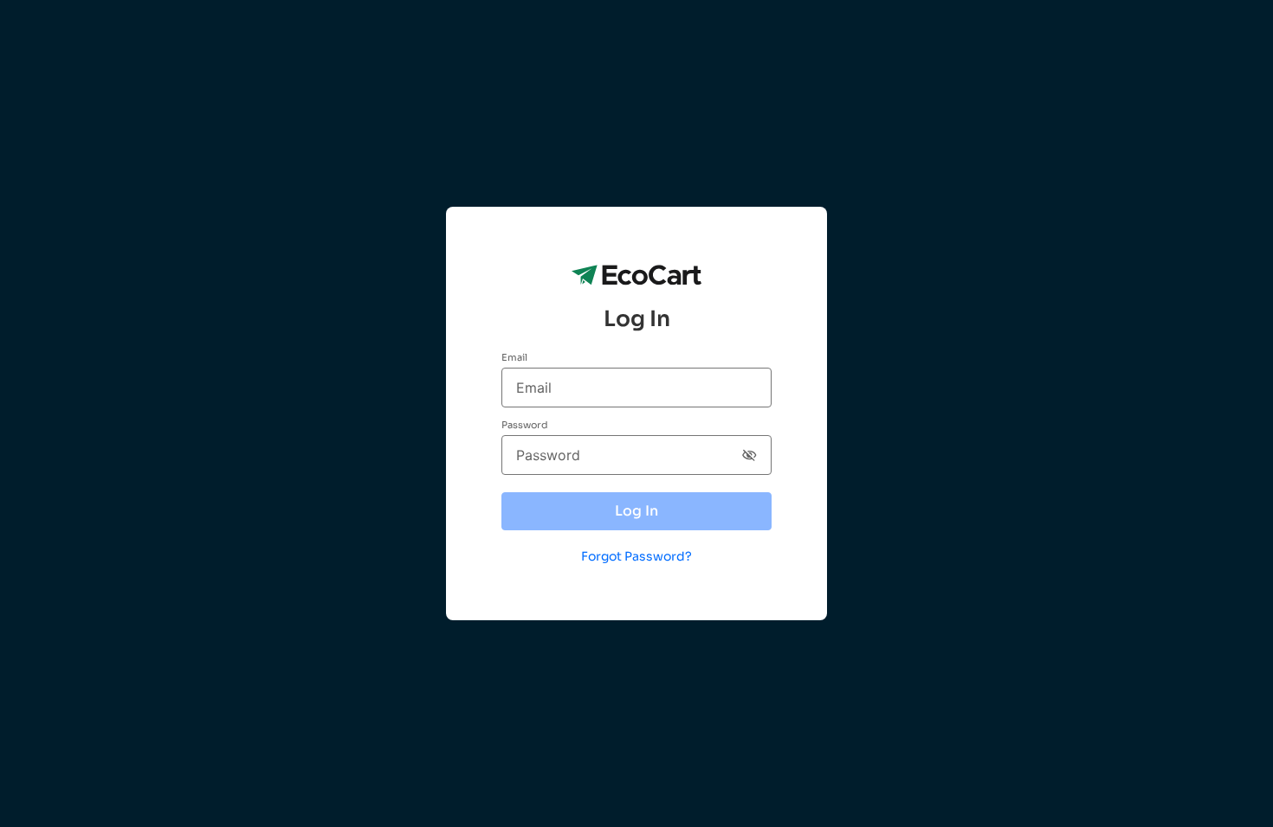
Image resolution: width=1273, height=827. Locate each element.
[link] (636, 553)
